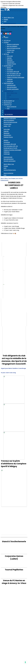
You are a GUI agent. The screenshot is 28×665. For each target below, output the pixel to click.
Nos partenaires (12, 87)
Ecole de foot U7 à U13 (13, 75)
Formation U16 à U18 (13, 72)
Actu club (10, 56)
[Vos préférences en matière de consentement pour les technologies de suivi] (25, 662)
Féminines (10, 70)
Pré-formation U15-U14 (14, 73)
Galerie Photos (11, 64)
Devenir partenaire (13, 89)
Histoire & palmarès (13, 44)
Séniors (9, 68)
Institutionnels (11, 85)
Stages (6, 19)
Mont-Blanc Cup (9, 17)
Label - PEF (10, 52)
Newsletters (10, 62)
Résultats (10, 60)
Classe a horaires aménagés (15, 77)
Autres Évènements (10, 23)
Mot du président (12, 46)
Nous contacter (11, 107)
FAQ (8, 108)
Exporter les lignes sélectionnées (11, 1)
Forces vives (10, 50)
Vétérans (10, 79)
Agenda (9, 58)
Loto (5, 21)
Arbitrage (10, 81)
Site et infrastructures (13, 48)
